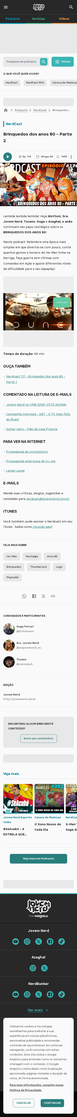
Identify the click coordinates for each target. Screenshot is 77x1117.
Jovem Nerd (11, 694)
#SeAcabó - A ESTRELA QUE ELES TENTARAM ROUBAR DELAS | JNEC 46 (16, 832)
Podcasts (21, 110)
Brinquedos (14, 566)
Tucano (21, 659)
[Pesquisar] (43, 61)
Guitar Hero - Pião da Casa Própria (31, 429)
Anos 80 (52, 556)
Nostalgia (32, 556)
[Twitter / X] (43, 595)
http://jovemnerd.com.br (19, 699)
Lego (59, 566)
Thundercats (38, 566)
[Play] (7, 156)
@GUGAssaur (25, 631)
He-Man (12, 556)
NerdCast (40, 110)
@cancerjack (24, 664)
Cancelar (23, 1103)
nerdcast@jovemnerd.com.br (47, 498)
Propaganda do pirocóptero (27, 451)
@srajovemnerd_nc (28, 647)
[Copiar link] (53, 595)
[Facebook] (34, 595)
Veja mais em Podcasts (38, 858)
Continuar (52, 1103)
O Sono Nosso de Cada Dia (47, 827)
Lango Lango (15, 470)
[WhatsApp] (24, 595)
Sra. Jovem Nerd (27, 643)
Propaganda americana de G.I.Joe (30, 461)
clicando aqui (42, 526)
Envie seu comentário (38, 738)
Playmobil (12, 577)
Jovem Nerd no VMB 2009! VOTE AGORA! (36, 404)
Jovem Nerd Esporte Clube (17, 820)
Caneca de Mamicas (47, 817)
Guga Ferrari (25, 626)
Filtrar (65, 61)
